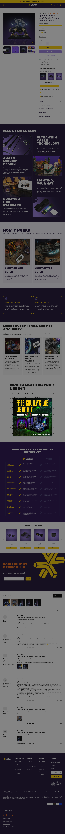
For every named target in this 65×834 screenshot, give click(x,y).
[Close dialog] (50, 400)
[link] (32, 417)
